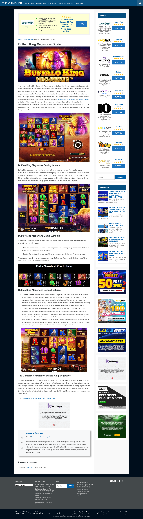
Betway (119, 72)
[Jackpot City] (104, 92)
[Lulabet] (104, 128)
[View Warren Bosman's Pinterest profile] (22, 443)
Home (27, 3)
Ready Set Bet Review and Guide (117, 224)
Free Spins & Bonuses (38, 3)
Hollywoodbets (84, 99)
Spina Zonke (79, 3)
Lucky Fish (28, 27)
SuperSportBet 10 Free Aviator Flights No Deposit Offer (117, 194)
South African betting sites (66, 99)
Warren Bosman (34, 433)
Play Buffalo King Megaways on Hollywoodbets (39, 398)
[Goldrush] (104, 161)
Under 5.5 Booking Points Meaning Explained (117, 239)
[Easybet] (104, 40)
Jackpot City (118, 91)
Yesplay (119, 142)
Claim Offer (81, 24)
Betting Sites (52, 3)
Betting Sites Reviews (66, 3)
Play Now (118, 28)
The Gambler (12, 3)
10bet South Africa (118, 105)
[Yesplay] (104, 144)
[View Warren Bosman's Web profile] (22, 447)
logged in (30, 467)
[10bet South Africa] (104, 108)
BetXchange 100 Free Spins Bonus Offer (117, 253)
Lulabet (119, 127)
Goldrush (118, 160)
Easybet (119, 39)
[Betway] (104, 75)
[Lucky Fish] (104, 23)
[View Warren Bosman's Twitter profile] (22, 438)
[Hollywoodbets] (104, 59)
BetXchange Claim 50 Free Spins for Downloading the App (117, 210)
